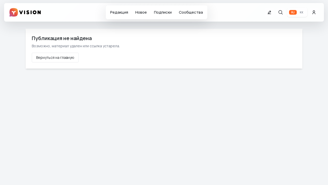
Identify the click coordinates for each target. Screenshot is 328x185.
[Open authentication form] (314, 12)
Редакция (119, 12)
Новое (141, 12)
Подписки (163, 12)
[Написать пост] (269, 12)
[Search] (280, 12)
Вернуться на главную (55, 57)
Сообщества (191, 12)
